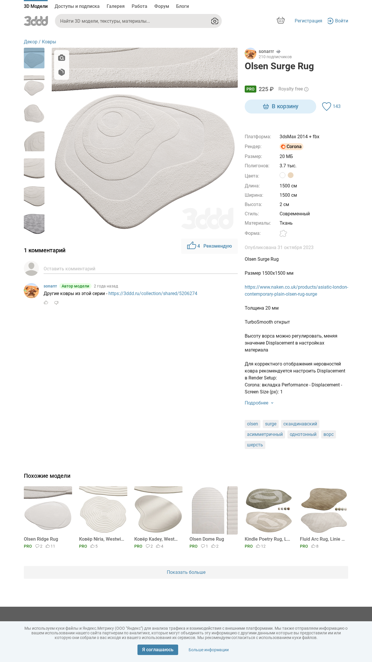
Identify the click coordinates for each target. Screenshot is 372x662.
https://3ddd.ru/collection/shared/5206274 (152, 293)
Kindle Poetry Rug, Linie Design (268, 539)
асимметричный (265, 434)
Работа (139, 6)
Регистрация (308, 21)
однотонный (303, 434)
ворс (328, 434)
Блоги (182, 6)
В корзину (285, 106)
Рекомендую (214, 246)
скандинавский (300, 424)
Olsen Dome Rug (206, 539)
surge (270, 424)
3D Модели (36, 6)
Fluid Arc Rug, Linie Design (323, 539)
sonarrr (50, 286)
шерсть (255, 445)
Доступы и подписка (77, 6)
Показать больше (186, 572)
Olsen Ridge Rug (41, 539)
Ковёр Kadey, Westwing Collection (157, 539)
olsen (252, 424)
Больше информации (209, 649)
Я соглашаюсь (158, 649)
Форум (161, 6)
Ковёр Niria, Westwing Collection (102, 539)
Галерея (116, 6)
